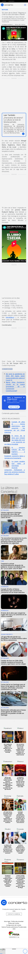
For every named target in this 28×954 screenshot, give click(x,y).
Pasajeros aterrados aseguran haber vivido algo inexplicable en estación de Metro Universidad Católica (7, 881)
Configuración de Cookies (13, 925)
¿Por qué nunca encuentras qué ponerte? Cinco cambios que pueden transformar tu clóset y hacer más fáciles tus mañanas (7, 817)
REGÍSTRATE (11, 1)
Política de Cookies (13, 923)
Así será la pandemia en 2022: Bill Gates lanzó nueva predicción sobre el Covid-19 (15, 377)
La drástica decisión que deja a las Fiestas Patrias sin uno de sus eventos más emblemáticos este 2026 (20, 782)
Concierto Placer (7, 369)
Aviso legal (7, 921)
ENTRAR (4, 1)
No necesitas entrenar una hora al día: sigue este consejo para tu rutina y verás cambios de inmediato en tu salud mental (20, 749)
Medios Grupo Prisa (14, 937)
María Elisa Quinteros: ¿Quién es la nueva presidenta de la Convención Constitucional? (15, 386)
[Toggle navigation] (25, 5)
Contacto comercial (14, 914)
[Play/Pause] (25, 951)
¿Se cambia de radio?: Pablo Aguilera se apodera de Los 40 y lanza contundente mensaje (7, 748)
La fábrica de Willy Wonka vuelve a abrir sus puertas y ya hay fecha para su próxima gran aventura (7, 849)
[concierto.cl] (7, 5)
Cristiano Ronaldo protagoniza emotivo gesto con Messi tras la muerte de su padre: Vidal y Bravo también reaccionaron (20, 817)
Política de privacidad (17, 921)
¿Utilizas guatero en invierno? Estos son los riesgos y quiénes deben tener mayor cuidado (20, 849)
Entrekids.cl (10, 317)
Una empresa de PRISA (14, 933)
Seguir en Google (14, 407)
